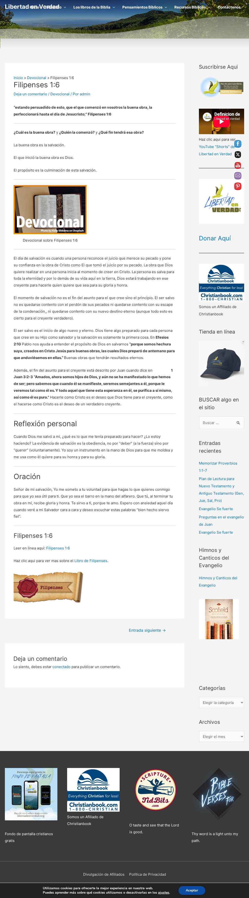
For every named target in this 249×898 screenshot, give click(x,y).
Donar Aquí (215, 238)
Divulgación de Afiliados (103, 874)
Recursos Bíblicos (190, 7)
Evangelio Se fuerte (216, 508)
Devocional (60, 94)
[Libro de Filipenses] (50, 588)
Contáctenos (229, 7)
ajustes (163, 892)
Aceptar (192, 890)
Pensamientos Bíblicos (142, 7)
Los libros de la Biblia (91, 7)
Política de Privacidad (147, 874)
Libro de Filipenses (90, 560)
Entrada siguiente (147, 630)
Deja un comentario (30, 94)
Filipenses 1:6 (58, 548)
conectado (62, 666)
